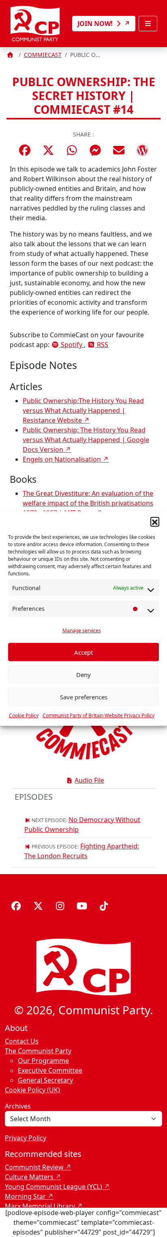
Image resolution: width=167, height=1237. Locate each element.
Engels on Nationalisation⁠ (62, 459)
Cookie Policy (24, 715)
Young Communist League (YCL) (53, 1186)
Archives (18, 1106)
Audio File (89, 780)
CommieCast (43, 55)
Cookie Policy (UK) (32, 1089)
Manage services (81, 630)
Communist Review (34, 1167)
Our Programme (43, 1060)
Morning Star (25, 1196)
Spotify (71, 344)
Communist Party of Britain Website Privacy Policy (98, 715)
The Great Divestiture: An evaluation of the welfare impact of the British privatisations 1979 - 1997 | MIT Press (88, 503)
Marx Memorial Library (40, 1206)
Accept (83, 652)
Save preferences (83, 697)
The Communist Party (38, 1050)
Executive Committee (50, 1070)
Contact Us (22, 1041)
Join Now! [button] (95, 23)
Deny (83, 675)
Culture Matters (29, 1176)
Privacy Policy (25, 1137)
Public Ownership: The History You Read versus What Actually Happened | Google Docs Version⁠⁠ (86, 439)
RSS (101, 344)
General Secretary (45, 1080)
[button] (155, 521)
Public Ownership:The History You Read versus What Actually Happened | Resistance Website (83, 410)
